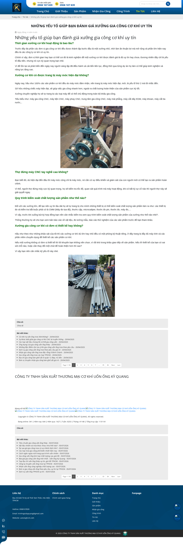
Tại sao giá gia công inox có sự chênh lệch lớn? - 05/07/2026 (43, 448)
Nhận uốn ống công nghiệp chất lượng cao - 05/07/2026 (42, 466)
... (99, 365)
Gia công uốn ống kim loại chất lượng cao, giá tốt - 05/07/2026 (44, 456)
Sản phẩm (96, 505)
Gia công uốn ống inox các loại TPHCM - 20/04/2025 (40, 355)
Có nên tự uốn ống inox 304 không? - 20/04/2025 (39, 337)
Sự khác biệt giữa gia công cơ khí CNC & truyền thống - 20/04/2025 (46, 339)
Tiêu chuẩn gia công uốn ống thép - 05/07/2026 (38, 443)
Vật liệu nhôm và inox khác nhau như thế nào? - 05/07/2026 (43, 445)
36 (108, 365)
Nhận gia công (98, 509)
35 (103, 365)
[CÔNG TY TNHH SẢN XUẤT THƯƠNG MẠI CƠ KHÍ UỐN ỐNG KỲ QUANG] (16, 4)
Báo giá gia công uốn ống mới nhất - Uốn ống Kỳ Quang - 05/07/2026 (47, 458)
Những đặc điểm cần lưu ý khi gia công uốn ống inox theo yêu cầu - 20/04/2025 (52, 347)
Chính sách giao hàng (61, 498)
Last (118, 365)
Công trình (96, 513)
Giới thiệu (96, 502)
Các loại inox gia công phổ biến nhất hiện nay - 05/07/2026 (43, 451)
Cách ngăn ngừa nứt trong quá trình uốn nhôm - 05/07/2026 (44, 453)
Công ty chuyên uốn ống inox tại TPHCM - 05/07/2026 (41, 464)
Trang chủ (96, 498)
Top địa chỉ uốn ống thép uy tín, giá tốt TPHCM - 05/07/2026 (43, 461)
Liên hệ (95, 521)
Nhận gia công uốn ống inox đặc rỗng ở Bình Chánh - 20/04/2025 (46, 352)
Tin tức (95, 517)
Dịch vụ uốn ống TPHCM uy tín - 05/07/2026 (37, 471)
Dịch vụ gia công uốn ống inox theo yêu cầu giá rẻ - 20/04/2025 (45, 350)
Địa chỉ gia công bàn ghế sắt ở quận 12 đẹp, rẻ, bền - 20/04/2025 (46, 357)
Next (113, 365)
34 (108, 476)
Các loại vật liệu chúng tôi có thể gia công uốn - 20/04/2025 (43, 342)
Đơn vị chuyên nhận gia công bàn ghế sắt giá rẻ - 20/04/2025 (44, 360)
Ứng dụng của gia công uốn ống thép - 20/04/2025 (40, 344)
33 (103, 476)
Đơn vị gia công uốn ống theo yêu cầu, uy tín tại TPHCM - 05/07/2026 (47, 469)
